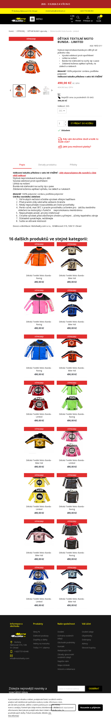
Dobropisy (86, 639)
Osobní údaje (88, 631)
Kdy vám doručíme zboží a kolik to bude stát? (78, 140)
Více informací (13, 716)
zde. (49, 713)
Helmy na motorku (41, 643)
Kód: (92, 45)
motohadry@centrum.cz (55, 11)
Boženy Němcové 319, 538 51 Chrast (18, 645)
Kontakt (61, 646)
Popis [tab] (22, 164)
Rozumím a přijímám (90, 707)
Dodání (61, 631)
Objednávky (87, 635)
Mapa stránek (64, 665)
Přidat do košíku (83, 123)
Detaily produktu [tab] (47, 164)
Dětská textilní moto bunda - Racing (39, 276)
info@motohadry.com (19, 658)
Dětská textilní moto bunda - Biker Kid (72, 276)
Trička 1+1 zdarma (41, 647)
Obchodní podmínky (66, 642)
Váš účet (86, 623)
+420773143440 (21, 651)
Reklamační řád (64, 650)
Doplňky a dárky (40, 639)
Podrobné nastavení (63, 707)
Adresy (85, 643)
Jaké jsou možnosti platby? (77, 146)
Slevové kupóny (89, 647)
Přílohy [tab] (73, 164)
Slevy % (36, 631)
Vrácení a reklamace (66, 669)
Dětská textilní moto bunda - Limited (39, 415)
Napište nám (63, 661)
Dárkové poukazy (40, 635)
